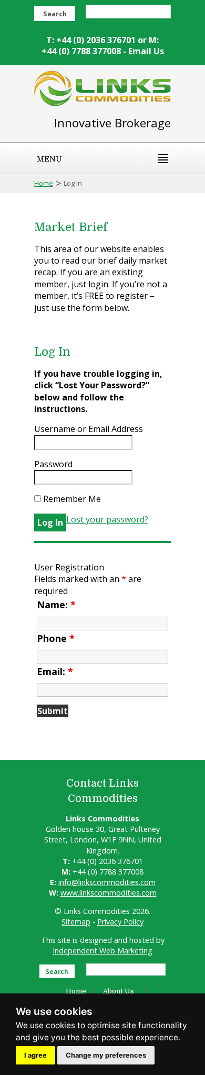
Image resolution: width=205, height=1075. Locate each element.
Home (43, 183)
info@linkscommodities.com (107, 882)
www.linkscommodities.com (108, 893)
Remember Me (71, 499)
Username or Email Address (88, 429)
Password (53, 464)
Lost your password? (107, 519)
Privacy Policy (120, 922)
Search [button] (55, 13)
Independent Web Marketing (102, 951)
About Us (118, 991)
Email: (55, 671)
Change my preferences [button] (106, 1055)
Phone (56, 638)
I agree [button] (35, 1055)
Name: (56, 604)
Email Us (146, 51)
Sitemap (76, 922)
